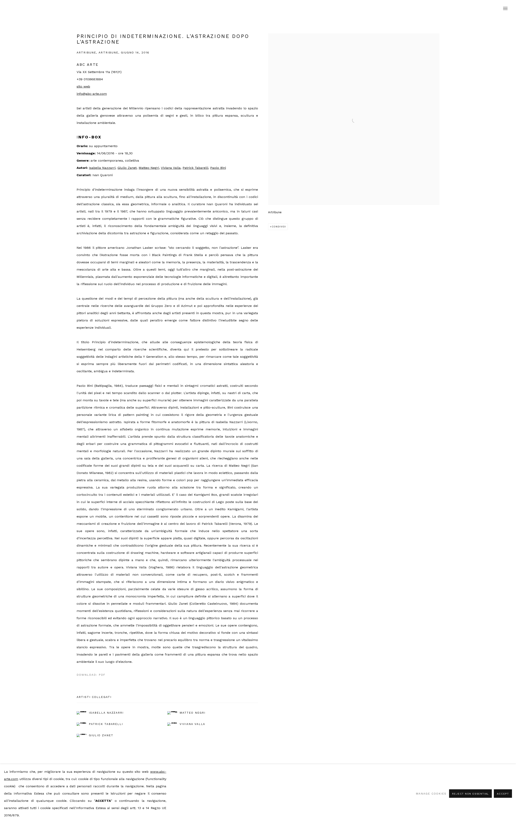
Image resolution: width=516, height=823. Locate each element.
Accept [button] (503, 793)
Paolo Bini (218, 168)
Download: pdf (91, 674)
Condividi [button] (279, 226)
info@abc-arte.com (92, 94)
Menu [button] (505, 9)
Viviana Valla (171, 168)
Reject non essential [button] (470, 793)
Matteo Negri (149, 168)
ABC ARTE (258, 8)
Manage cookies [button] (431, 793)
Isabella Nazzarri (102, 168)
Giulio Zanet (127, 168)
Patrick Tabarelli (195, 168)
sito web (83, 86)
